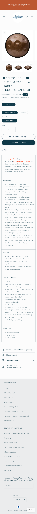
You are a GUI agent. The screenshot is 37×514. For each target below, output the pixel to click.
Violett (24, 113)
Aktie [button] (5, 150)
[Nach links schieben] (2, 68)
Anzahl (4, 125)
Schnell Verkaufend (10, 393)
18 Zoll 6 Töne (8, 104)
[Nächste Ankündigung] (33, 5)
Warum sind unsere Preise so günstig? (17, 416)
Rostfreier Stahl (9, 120)
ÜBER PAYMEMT (9, 461)
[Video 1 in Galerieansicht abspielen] (28, 67)
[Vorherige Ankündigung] (4, 5)
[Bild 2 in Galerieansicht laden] (18, 67)
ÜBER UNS (7, 438)
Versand (11, 97)
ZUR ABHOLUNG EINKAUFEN (13, 411)
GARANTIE (7, 470)
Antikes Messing (10, 112)
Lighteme (15, 510)
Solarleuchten (9, 402)
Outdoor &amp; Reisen (11, 407)
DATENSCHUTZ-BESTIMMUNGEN (15, 447)
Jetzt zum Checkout (18, 143)
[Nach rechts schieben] (35, 68)
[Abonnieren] (30, 485)
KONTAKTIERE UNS (10, 443)
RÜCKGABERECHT (10, 452)
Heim (6, 388)
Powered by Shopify (23, 510)
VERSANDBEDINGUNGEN (12, 456)
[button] (4, 17)
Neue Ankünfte (9, 397)
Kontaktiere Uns (9, 420)
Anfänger (18, 159)
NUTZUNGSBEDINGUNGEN (13, 466)
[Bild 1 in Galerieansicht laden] (9, 67)
